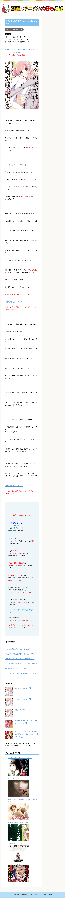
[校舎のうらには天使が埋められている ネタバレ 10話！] (18, 819)
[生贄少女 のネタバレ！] (18, 881)
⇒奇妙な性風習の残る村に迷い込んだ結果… (18, 649)
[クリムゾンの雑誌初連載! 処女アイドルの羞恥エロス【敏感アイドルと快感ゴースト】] (9, 737)
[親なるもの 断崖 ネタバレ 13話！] (18, 839)
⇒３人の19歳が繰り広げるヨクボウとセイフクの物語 (21, 654)
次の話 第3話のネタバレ (22, 699)
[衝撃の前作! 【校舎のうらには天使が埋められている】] (9, 727)
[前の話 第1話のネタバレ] (9, 694)
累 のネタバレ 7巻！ (14, 778)
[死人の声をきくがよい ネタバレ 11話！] (18, 775)
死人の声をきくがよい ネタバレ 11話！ (20, 758)
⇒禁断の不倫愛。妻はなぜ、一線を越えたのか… (19, 659)
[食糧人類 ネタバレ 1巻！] (18, 860)
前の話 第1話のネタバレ (22, 688)
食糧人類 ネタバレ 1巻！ (15, 843)
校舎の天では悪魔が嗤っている (14, 29)
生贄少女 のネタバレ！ (15, 864)
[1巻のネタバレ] (9, 716)
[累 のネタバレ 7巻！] (18, 795)
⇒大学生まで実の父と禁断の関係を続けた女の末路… (21, 673)
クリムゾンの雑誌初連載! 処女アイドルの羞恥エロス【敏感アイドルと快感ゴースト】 (26, 734)
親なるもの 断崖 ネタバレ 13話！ (18, 822)
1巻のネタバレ (19, 710)
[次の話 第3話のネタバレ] (9, 705)
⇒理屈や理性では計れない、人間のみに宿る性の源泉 (21, 663)
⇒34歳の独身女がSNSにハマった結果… (17, 668)
